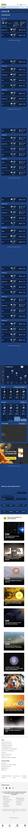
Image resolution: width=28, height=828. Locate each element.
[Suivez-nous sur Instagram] (6, 788)
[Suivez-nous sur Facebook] (3, 788)
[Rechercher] (17, 4)
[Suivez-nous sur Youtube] (10, 788)
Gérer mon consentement (7, 750)
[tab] (22, 367)
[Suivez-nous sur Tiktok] (13, 788)
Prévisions (22, 7)
